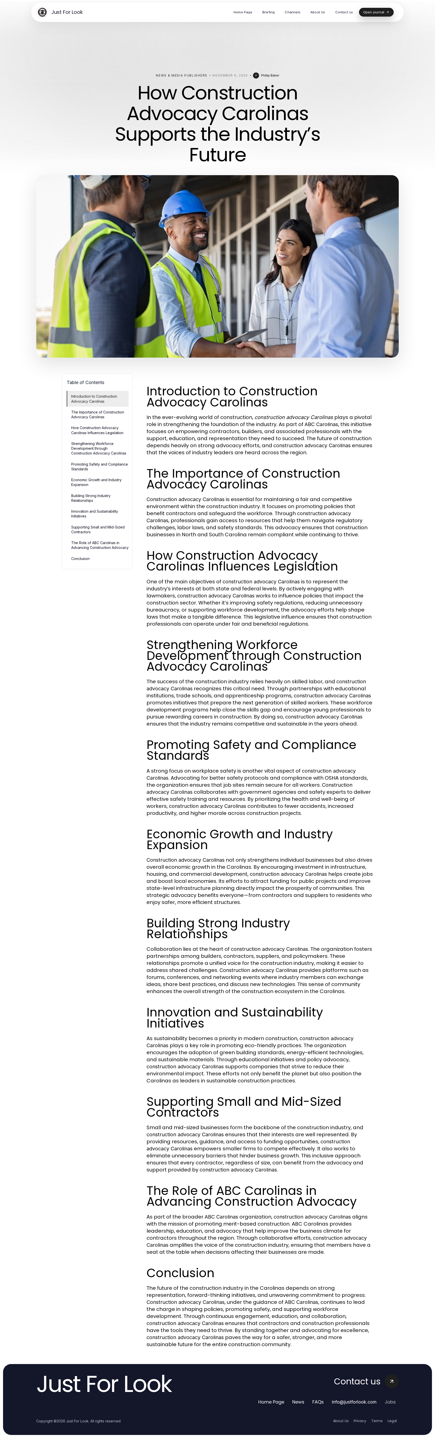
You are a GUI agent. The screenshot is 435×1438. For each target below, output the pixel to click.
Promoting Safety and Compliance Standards (99, 466)
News (298, 1402)
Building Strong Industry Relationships (91, 498)
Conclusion (80, 558)
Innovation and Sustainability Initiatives (94, 513)
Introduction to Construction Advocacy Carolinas (94, 398)
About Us (341, 1420)
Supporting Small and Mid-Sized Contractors (98, 529)
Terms (377, 1420)
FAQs (318, 1402)
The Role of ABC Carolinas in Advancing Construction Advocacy (100, 545)
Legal (392, 1420)
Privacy (360, 1420)
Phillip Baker (270, 75)
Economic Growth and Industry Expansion (96, 482)
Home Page (271, 1402)
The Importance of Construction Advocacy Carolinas (97, 414)
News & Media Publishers (181, 75)
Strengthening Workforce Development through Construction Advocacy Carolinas (98, 448)
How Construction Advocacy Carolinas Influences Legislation (97, 430)
